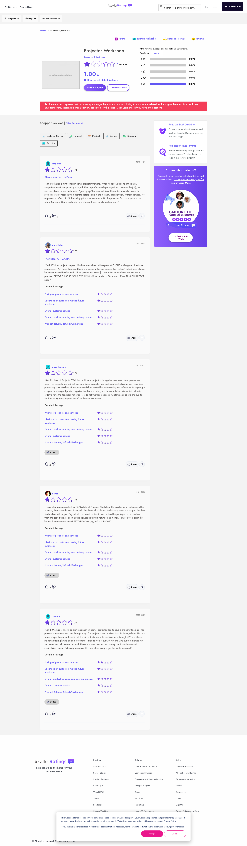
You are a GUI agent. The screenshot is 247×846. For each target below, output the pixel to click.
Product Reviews (101, 779)
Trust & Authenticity (185, 779)
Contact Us (181, 792)
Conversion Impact (143, 773)
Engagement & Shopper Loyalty (149, 779)
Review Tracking (100, 811)
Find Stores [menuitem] (9, 7)
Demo (137, 792)
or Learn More (183, 183)
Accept (152, 833)
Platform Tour (99, 766)
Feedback (97, 805)
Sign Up (179, 805)
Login (178, 798)
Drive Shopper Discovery (146, 766)
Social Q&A (98, 785)
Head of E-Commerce (144, 811)
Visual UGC (98, 792)
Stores (43, 31)
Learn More (129, 107)
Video (96, 798)
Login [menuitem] (215, 7)
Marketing (139, 805)
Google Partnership (185, 766)
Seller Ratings (99, 773)
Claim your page (181, 237)
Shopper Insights (142, 785)
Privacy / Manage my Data (187, 811)
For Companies (233, 6)
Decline (175, 833)
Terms (179, 785)
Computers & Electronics (94, 57)
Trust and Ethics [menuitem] (26, 7)
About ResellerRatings (186, 773)
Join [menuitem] (206, 7)
